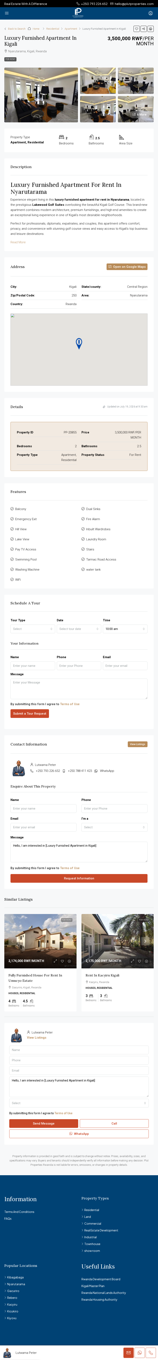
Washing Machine (27, 569)
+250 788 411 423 (80, 771)
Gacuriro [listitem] (13, 1291)
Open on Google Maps (129, 267)
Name (14, 657)
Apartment (71, 28)
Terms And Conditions (19, 1212)
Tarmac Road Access (101, 559)
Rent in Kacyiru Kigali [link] (102, 975)
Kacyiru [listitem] (12, 1304)
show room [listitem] (92, 1250)
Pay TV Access (25, 549)
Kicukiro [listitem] (12, 1311)
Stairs (90, 549)
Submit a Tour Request (29, 713)
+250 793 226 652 (48, 771)
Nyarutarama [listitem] (16, 1284)
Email (107, 657)
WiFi (18, 580)
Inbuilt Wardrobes (98, 529)
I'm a (84, 818)
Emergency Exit (26, 519)
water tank (93, 569)
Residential (52, 28)
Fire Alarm (93, 519)
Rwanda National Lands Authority (103, 1292)
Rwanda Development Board (100, 1279)
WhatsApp (107, 771)
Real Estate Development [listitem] (101, 1230)
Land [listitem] (87, 1216)
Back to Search (17, 28)
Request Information (79, 878)
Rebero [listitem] (12, 1297)
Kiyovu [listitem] (11, 1318)
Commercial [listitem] (92, 1223)
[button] (137, 29)
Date (60, 620)
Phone (61, 657)
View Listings (137, 744)
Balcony (20, 509)
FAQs (8, 1218)
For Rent (10, 59)
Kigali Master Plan (93, 1286)
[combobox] (32, 629)
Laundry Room (96, 539)
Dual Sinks (93, 509)
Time (106, 620)
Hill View (21, 529)
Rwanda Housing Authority (99, 1299)
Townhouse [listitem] (92, 1244)
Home (36, 28)
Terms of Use (70, 704)
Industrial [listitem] (90, 1237)
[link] (40, 941)
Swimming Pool (26, 559)
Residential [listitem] (91, 1210)
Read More (18, 242)
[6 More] (136, 109)
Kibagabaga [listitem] (15, 1277)
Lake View (22, 539)
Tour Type (17, 620)
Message (17, 674)
